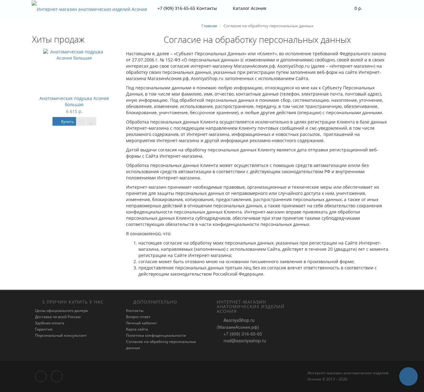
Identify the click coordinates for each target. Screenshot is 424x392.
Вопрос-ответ (138, 316)
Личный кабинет (141, 323)
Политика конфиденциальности (156, 335)
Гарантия (43, 329)
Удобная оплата (49, 323)
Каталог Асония (250, 8)
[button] (354, 8)
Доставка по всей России (58, 316)
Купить (67, 121)
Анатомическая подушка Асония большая (74, 101)
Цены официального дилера (61, 310)
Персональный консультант (61, 335)
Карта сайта (137, 329)
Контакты (134, 310)
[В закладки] (91, 121)
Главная (209, 26)
